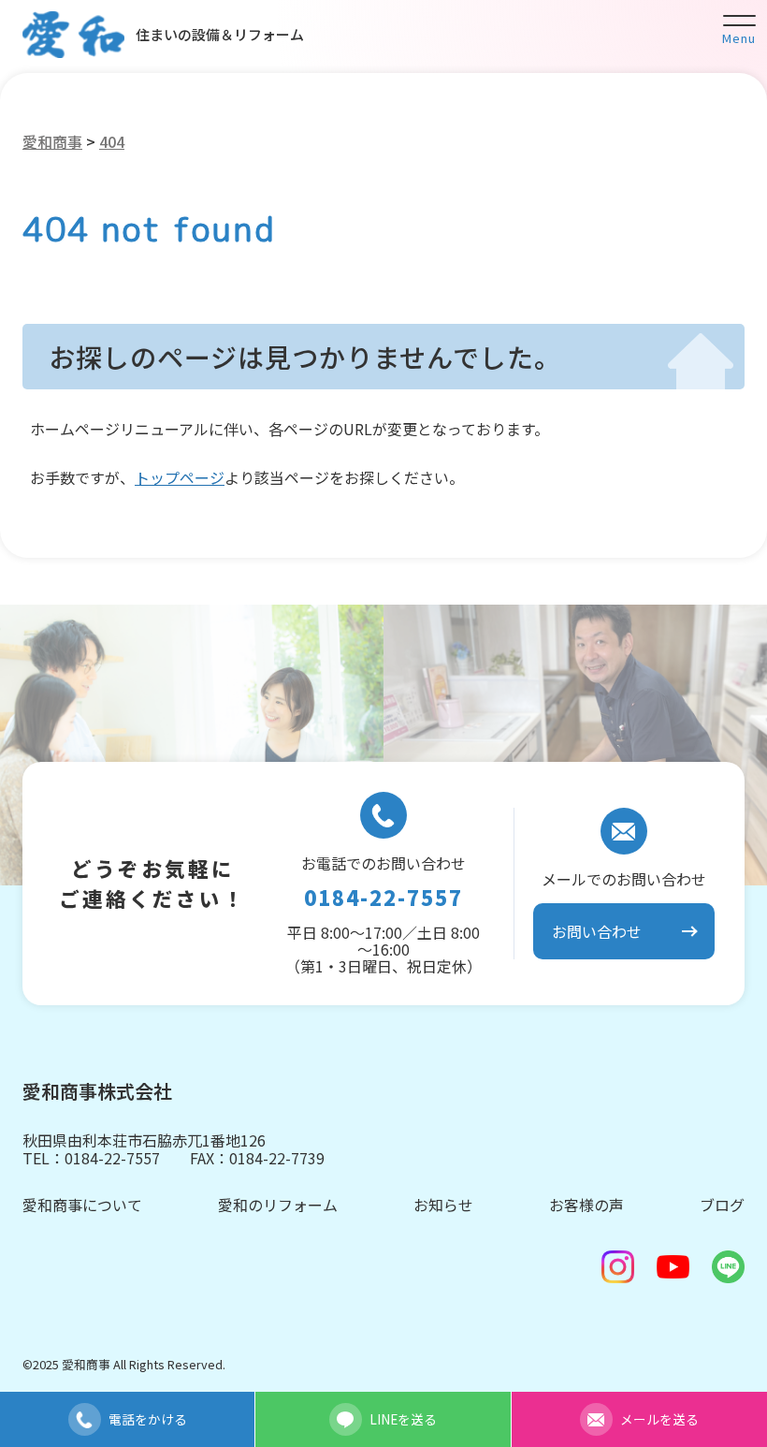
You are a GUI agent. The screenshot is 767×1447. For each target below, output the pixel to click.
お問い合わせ (597, 931)
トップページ (179, 477)
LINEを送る (403, 1419)
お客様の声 (586, 1204)
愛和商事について (82, 1204)
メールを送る (659, 1419)
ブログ (722, 1204)
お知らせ (443, 1204)
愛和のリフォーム (278, 1204)
